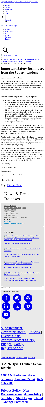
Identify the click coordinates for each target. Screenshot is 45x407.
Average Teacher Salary (18, 340)
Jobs (6, 13)
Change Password (15, 402)
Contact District (9, 358)
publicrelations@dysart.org (14, 223)
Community (9, 9)
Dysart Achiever (10, 210)
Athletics (8, 35)
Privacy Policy (11, 390)
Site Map (7, 398)
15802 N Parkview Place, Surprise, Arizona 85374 (18, 377)
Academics (9, 31)
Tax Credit (31, 358)
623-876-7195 (9, 221)
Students (8, 7)
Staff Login (28, 61)
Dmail (38, 398)
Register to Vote (12, 348)
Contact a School (21, 358)
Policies (35, 332)
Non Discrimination (15, 392)
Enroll (7, 39)
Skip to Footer (17, 2)
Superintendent (12, 328)
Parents (7, 5)
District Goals (11, 336)
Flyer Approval (9, 212)
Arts (6, 33)
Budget (6, 344)
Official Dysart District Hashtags (15, 217)
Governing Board (13, 332)
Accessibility (32, 394)
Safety (19, 344)
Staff (7, 11)
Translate (8, 20)
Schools (8, 37)
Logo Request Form (11, 213)
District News (14, 185)
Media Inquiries (9, 215)
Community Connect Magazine (15, 208)
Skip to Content (6, 2)
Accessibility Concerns (30, 2)
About (7, 29)
